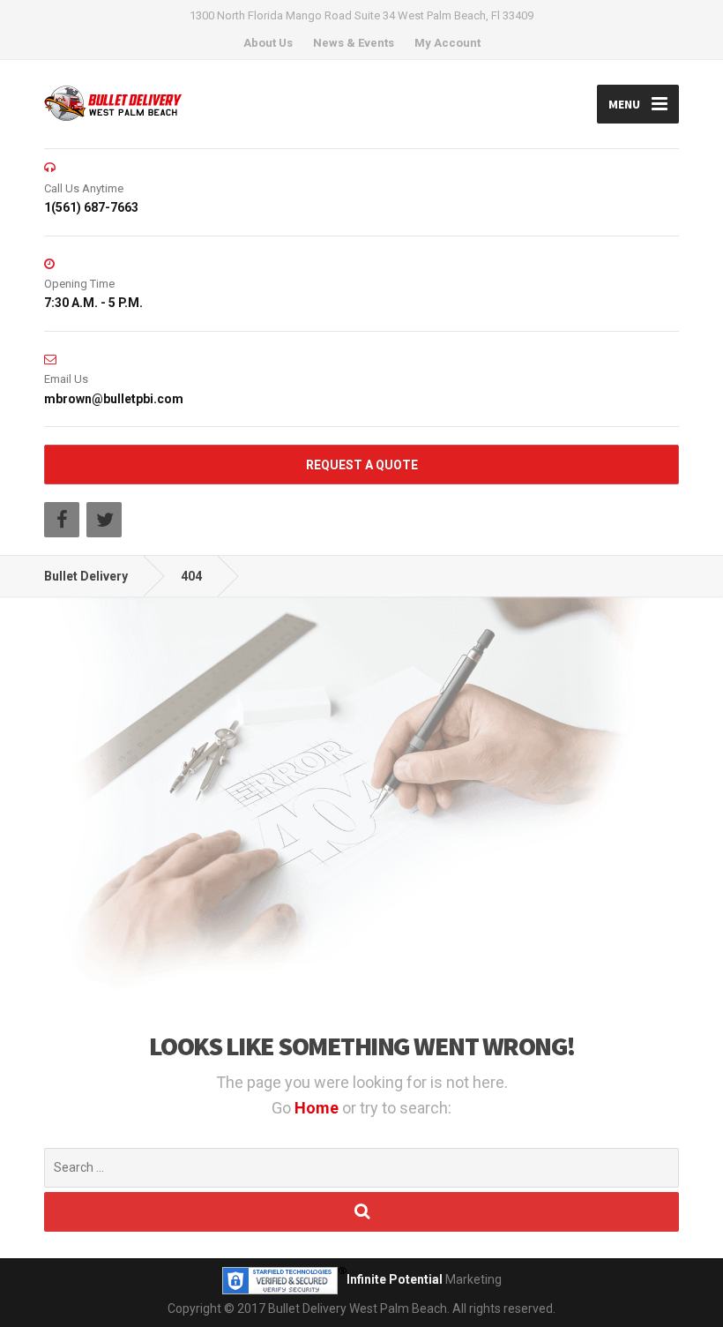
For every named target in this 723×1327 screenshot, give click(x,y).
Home (318, 1107)
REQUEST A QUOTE (362, 465)
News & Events (353, 42)
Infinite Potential (395, 1279)
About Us (268, 42)
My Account (447, 42)
